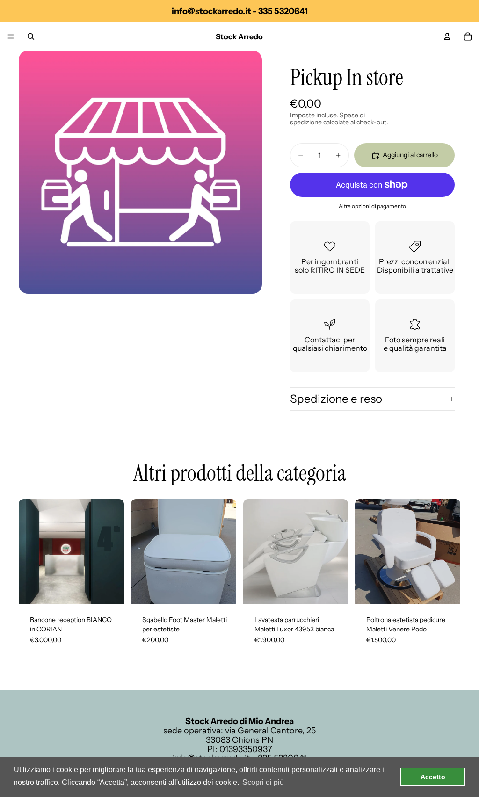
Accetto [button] (433, 777)
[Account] (447, 36)
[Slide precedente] (29, 552)
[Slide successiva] (113, 552)
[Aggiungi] (109, 589)
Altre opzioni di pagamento (372, 206)
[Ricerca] (31, 36)
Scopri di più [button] (263, 782)
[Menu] (11, 36)
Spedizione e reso (336, 399)
